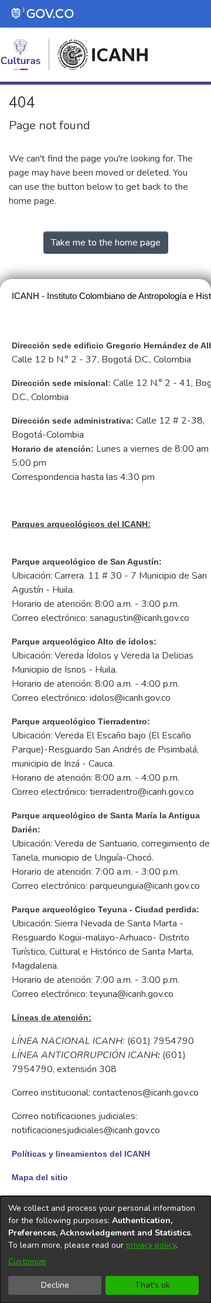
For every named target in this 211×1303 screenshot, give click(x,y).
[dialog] (105, 1249)
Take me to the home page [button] (106, 242)
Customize (27, 1261)
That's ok (152, 1285)
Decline (55, 1285)
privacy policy (151, 1245)
